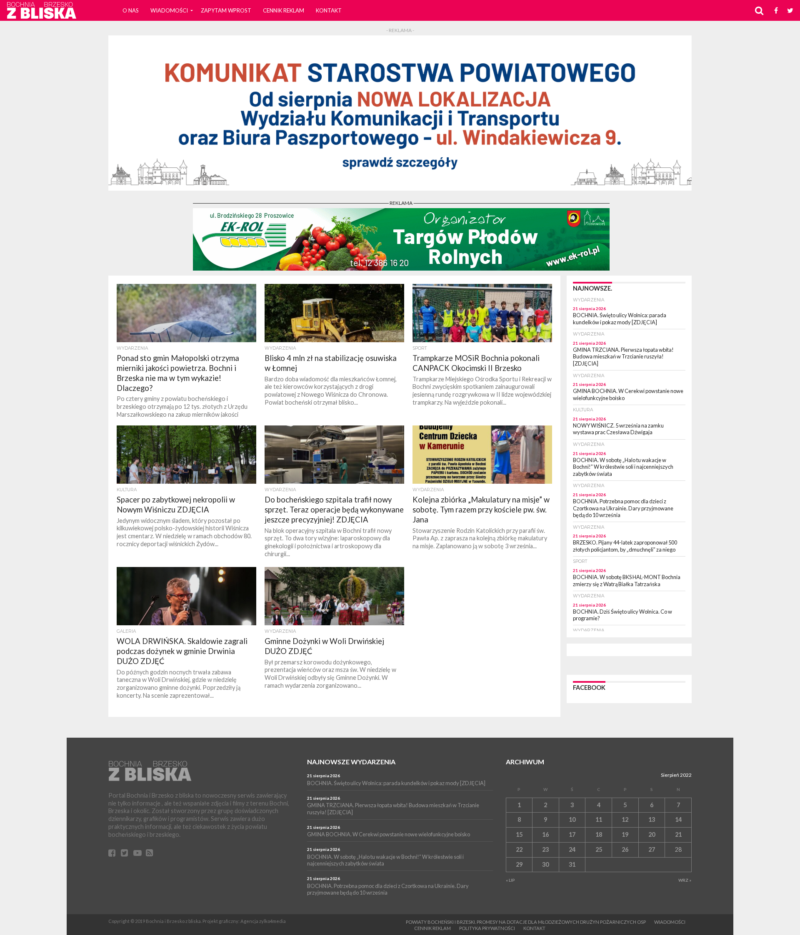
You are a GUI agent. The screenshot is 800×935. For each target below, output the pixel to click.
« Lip (510, 880)
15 (519, 834)
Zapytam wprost (226, 10)
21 (678, 834)
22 (519, 849)
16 (545, 834)
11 (598, 819)
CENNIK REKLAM (283, 10)
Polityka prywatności (487, 928)
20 (651, 834)
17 (572, 834)
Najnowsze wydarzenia (351, 762)
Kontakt (329, 10)
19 (625, 834)
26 (625, 849)
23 (545, 849)
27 (651, 849)
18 (598, 834)
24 (572, 849)
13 (651, 819)
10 (572, 819)
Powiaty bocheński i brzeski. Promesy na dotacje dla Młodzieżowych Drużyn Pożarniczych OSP (526, 922)
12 (625, 819)
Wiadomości (169, 10)
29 (519, 864)
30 (545, 864)
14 (678, 819)
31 (572, 864)
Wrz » (684, 880)
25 (598, 849)
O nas (130, 10)
